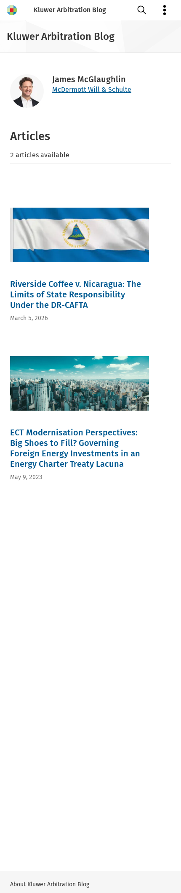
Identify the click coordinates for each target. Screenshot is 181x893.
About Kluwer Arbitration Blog (49, 884)
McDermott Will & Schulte (91, 90)
